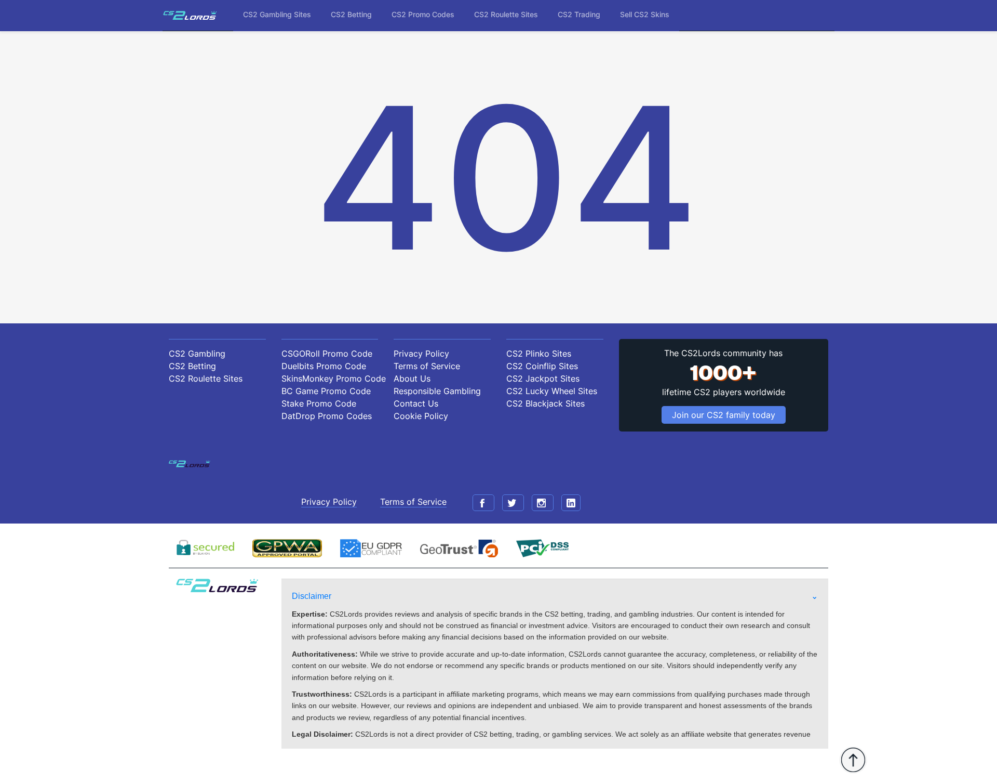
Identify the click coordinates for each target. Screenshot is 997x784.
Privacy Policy (421, 353)
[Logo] (190, 15)
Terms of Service (427, 366)
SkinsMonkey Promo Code (330, 378)
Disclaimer (311, 596)
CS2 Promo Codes (423, 14)
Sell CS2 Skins (644, 14)
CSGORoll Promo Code (326, 353)
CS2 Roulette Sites (506, 14)
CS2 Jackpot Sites (543, 378)
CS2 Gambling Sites (277, 14)
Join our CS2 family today (723, 415)
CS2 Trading (579, 14)
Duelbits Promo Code (323, 366)
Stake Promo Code (318, 403)
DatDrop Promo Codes (326, 416)
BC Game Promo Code (326, 391)
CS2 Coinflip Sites (542, 366)
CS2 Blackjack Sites (545, 403)
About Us (412, 378)
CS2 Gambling (197, 353)
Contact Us (416, 403)
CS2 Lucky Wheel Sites (551, 391)
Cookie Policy (421, 416)
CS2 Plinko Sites (538, 353)
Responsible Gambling (437, 391)
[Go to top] (853, 760)
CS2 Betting (351, 14)
